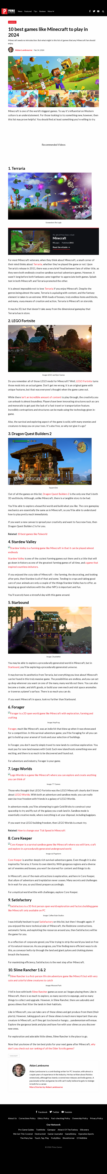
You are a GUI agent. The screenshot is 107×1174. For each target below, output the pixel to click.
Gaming (12, 22)
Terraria (37, 264)
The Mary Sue (26, 1138)
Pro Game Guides (26, 1129)
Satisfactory (46, 921)
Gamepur (51, 1129)
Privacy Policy (96, 1118)
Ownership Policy (80, 1118)
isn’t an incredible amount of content (41, 397)
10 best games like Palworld (32, 534)
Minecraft (14, 1056)
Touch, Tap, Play (42, 1138)
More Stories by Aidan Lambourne (46, 1087)
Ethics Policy (43, 1118)
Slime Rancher (39, 991)
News (20, 11)
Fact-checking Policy (60, 1118)
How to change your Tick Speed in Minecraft (41, 830)
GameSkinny (70, 1134)
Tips (35, 11)
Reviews (42, 11)
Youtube (68, 1112)
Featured (28, 11)
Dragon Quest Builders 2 (56, 494)
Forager (12, 728)
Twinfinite (40, 1129)
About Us (51, 10)
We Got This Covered (23, 1134)
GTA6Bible (82, 1138)
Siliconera (84, 1129)
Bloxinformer (69, 1138)
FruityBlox (56, 1138)
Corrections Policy (27, 1118)
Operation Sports (86, 1134)
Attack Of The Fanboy (68, 1129)
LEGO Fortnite (84, 381)
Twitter (55, 1112)
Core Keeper (15, 859)
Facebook (42, 1112)
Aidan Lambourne (23, 50)
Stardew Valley (16, 558)
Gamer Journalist (55, 1134)
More (52, 12)
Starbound (13, 667)
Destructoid (40, 1134)
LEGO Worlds (22, 794)
